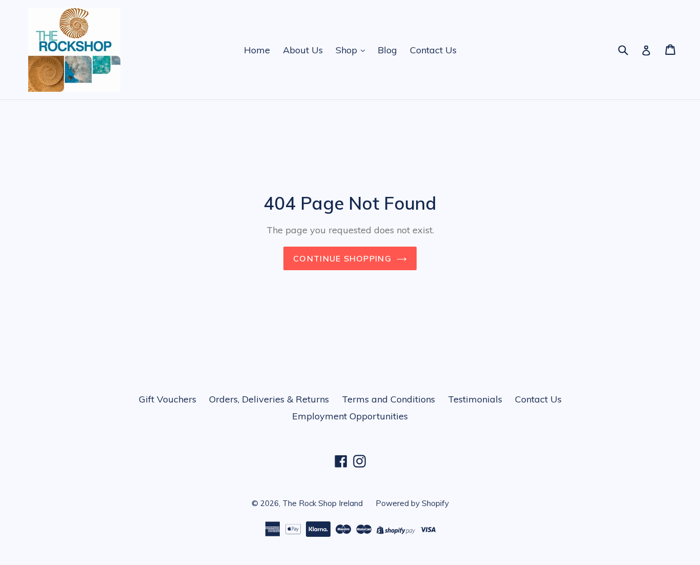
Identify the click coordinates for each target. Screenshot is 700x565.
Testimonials (475, 399)
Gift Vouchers (167, 399)
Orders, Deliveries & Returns (269, 399)
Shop (348, 50)
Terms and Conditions (388, 399)
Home (257, 50)
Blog (387, 50)
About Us (303, 50)
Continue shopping (342, 258)
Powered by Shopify (412, 503)
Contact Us (433, 50)
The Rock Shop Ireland (322, 503)
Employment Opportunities (350, 416)
